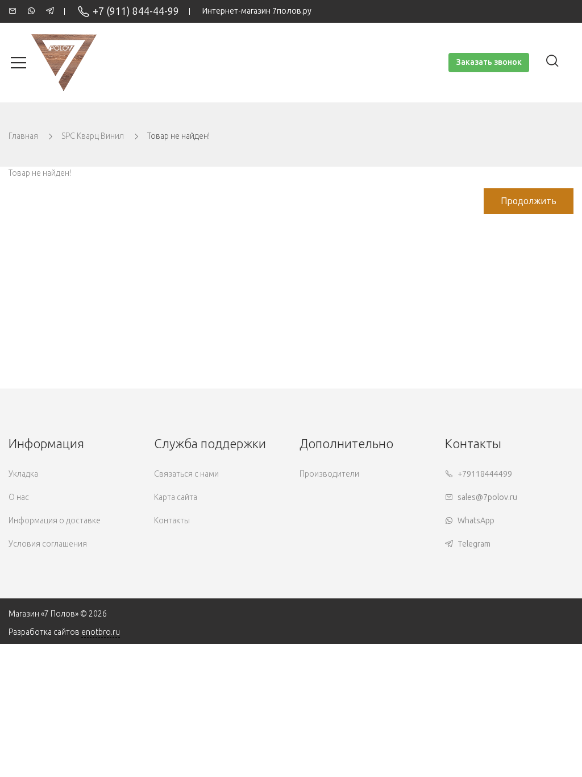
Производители (329, 474)
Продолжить (528, 201)
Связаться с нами (186, 474)
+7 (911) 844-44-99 (136, 11)
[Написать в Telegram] (50, 11)
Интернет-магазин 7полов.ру (256, 11)
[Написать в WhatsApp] (31, 11)
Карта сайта (175, 497)
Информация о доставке (55, 521)
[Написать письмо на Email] (12, 11)
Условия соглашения (48, 544)
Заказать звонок (489, 62)
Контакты (172, 521)
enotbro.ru (100, 632)
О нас (19, 497)
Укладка (23, 474)
